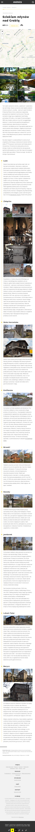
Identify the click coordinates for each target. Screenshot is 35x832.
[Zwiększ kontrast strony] (12, 830)
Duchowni (18, 775)
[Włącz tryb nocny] (16, 830)
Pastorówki (26, 766)
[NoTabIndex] (17, 2)
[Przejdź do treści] (9, 830)
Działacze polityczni (16, 773)
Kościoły (21, 766)
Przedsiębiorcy (8, 773)
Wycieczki (14, 7)
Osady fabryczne (9, 766)
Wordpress (21, 817)
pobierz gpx (14, 25)
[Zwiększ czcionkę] (19, 830)
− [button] (2, 34)
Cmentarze (12, 768)
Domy (17, 768)
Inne (24, 768)
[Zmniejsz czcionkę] (26, 830)
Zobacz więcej (17, 786)
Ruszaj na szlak (17, 780)
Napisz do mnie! (17, 792)
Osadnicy (8, 7)
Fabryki (20, 768)
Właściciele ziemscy (26, 773)
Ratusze (16, 766)
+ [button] (2, 31)
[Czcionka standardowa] (22, 830)
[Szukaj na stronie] (33, 2)
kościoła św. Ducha (15, 195)
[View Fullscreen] (2, 37)
